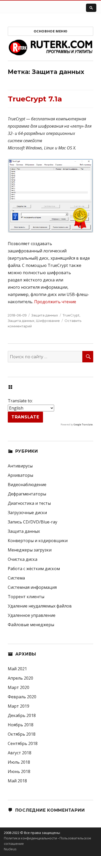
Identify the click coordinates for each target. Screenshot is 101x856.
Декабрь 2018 (22, 715)
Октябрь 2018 (21, 734)
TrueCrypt (71, 315)
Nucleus (10, 849)
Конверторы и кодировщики (38, 540)
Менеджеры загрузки (30, 550)
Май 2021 (17, 669)
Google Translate (83, 424)
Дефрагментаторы (27, 494)
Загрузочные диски (27, 512)
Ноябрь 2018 (20, 725)
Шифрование (48, 321)
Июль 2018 (19, 762)
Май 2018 (17, 781)
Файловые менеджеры (31, 624)
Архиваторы (20, 475)
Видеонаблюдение (27, 484)
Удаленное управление (31, 615)
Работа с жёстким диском (34, 568)
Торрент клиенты (26, 596)
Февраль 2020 (22, 697)
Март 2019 (18, 706)
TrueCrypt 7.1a (35, 98)
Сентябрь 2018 (23, 743)
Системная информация (32, 587)
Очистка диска (22, 559)
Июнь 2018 (19, 771)
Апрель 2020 (20, 678)
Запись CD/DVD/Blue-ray (32, 522)
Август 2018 (19, 753)
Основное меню (51, 31)
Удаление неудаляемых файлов (40, 606)
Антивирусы (20, 466)
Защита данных (44, 315)
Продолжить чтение (55, 302)
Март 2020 (18, 687)
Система (16, 578)
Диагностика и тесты (29, 503)
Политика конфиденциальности (30, 838)
